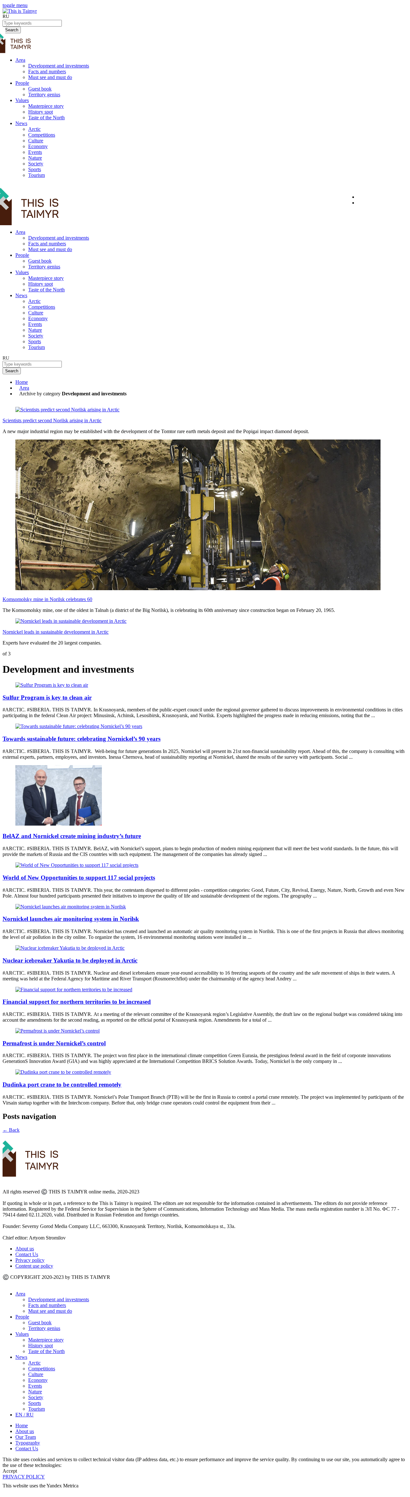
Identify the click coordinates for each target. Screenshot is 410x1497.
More (8, 1491)
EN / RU (24, 1414)
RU (6, 16)
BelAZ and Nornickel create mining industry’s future (72, 836)
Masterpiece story (46, 106)
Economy (38, 146)
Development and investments (58, 65)
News (21, 123)
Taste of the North (46, 117)
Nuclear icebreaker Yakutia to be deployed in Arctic (70, 960)
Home (21, 382)
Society (35, 163)
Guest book (40, 88)
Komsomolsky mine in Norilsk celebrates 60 (47, 599)
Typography (27, 1443)
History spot (40, 112)
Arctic (34, 129)
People (22, 83)
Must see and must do (50, 77)
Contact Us (26, 1254)
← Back (11, 1130)
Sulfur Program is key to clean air (47, 697)
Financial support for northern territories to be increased (77, 1001)
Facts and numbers (47, 71)
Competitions (41, 135)
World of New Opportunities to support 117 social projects (79, 877)
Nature (35, 158)
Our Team (25, 1437)
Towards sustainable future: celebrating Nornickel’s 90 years (81, 738)
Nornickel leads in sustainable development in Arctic (56, 632)
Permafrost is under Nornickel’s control (54, 1043)
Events (35, 152)
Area (20, 60)
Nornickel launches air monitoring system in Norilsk (71, 918)
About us (24, 1248)
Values (22, 100)
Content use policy (34, 1266)
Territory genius (44, 94)
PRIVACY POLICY (24, 1476)
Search (11, 370)
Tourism (36, 175)
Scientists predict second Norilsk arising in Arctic (52, 420)
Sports (34, 169)
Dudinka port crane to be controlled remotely (62, 1084)
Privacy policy (30, 1260)
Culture (35, 140)
